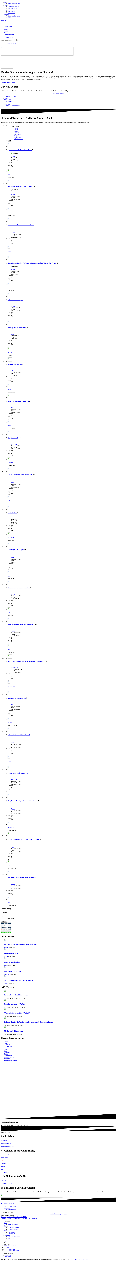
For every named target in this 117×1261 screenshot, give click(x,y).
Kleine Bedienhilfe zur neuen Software (21, 225)
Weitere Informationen (76, 1259)
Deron (12, 334)
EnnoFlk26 (6, 974)
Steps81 (6, 947)
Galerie (3, 1166)
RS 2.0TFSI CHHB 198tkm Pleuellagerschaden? (21, 944)
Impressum (4, 1140)
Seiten (5, 32)
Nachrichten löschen (15, 364)
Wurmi (13, 156)
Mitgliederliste (4, 1157)
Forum (6, 29)
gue (9, 576)
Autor (16, 129)
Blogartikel (7, 1044)
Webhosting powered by (7, 1203)
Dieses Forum (8, 26)
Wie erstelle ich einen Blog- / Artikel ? (21, 186)
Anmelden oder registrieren (11, 43)
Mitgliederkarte (13, 438)
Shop (2, 1160)
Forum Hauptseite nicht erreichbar (20, 475)
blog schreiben (8, 1046)
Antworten (17, 132)
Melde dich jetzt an (58, 93)
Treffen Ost (7, 1058)
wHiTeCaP (14, 444)
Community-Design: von (19, 1218)
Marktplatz (4, 1172)
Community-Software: (14, 1217)
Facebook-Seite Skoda (7, 1183)
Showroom (7, 1052)
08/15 (12, 704)
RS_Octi (6, 956)
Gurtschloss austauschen (12, 971)
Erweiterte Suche (8, 37)
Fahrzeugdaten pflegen (16, 549)
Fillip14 (13, 407)
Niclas (12, 742)
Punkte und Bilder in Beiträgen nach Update (23, 839)
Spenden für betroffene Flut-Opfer (20, 150)
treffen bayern (8, 1055)
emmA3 (13, 557)
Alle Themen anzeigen (15, 300)
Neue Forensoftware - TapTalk (18, 401)
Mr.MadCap (11, 827)
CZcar (12, 371)
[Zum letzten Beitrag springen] (9, 171)
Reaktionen (17, 134)
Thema (16, 128)
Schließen (85, 1259)
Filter (9, 140)
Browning (10, 462)
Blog (5, 1043)
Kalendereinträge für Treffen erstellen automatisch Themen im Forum (32, 263)
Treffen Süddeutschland (10, 1060)
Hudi (12, 482)
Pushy (9, 389)
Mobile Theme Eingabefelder (18, 773)
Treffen (6, 1054)
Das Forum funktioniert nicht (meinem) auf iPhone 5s (26, 661)
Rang (5, 1051)
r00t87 (9, 426)
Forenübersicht (5, 1155)
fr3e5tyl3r (10, 723)
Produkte (6, 31)
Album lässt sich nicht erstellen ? (19, 735)
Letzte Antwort (18, 137)
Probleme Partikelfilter (12, 962)
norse (65, 1214)
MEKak (10, 352)
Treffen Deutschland (9, 1057)
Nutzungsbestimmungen (7, 1146)
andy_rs (13, 594)
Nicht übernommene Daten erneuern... (21, 624)
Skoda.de (3, 1180)
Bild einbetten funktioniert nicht (19, 588)
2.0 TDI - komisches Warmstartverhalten (18, 980)
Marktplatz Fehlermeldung (17, 328)
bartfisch (6, 965)
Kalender (6, 1048)
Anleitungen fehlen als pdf (17, 698)
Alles (5, 23)
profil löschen (12, 513)
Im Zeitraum (4, 912)
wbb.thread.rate (18, 139)
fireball (9, 501)
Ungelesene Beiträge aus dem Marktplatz (22, 877)
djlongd (13, 809)
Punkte (6, 1049)
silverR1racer (14, 667)
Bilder (5, 1041)
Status (2, 917)
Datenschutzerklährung (7, 1143)
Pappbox (6, 983)
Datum (16, 131)
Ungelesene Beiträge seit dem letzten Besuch (23, 801)
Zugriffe (16, 136)
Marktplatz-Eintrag (9, 34)
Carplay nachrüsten (11, 953)
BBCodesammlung (56, 1214)
